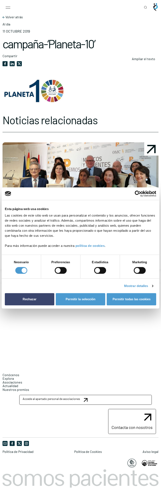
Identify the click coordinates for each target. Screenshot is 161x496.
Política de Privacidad (18, 452)
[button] (85, 400)
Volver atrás (14, 17)
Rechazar (29, 299)
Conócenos (11, 375)
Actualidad (10, 386)
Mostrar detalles (136, 286)
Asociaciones (12, 382)
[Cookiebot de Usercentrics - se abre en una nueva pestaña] (137, 193)
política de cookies (90, 245)
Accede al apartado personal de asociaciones (51, 399)
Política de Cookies (88, 452)
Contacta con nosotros (132, 427)
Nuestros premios (16, 390)
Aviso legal (150, 452)
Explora (8, 378)
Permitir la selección (80, 299)
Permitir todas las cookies (132, 299)
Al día (6, 24)
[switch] (61, 270)
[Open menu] (8, 7)
